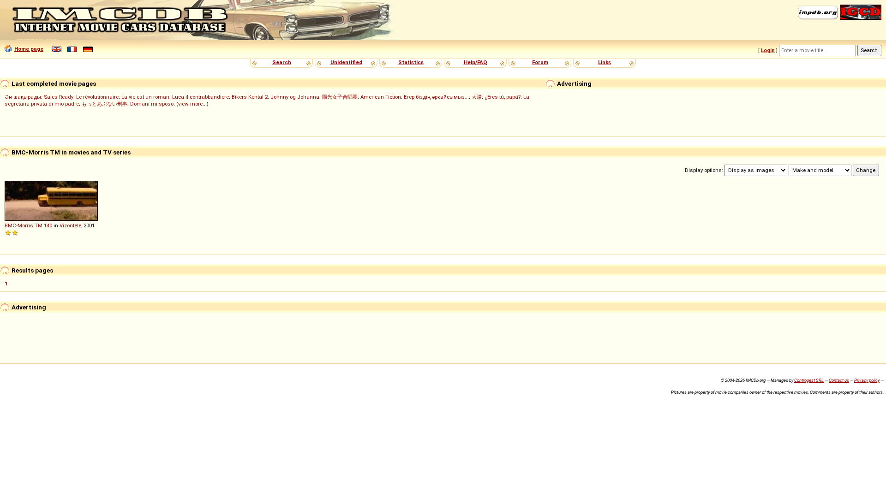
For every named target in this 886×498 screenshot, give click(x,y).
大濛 (477, 97)
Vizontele (70, 225)
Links (604, 62)
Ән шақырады (23, 97)
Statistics (411, 62)
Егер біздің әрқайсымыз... (436, 97)
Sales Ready (58, 97)
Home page (28, 49)
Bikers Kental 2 (250, 97)
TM (38, 225)
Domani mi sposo (152, 104)
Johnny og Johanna (294, 97)
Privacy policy (867, 380)
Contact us (839, 380)
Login (768, 50)
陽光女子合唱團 (340, 97)
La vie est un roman (145, 97)
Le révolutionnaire (97, 97)
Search (281, 62)
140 (48, 225)
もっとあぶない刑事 (104, 104)
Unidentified (346, 62)
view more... (192, 104)
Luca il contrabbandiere (200, 97)
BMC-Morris (19, 225)
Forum (540, 62)
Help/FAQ (475, 62)
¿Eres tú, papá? (503, 97)
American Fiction (380, 97)
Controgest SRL (809, 380)
